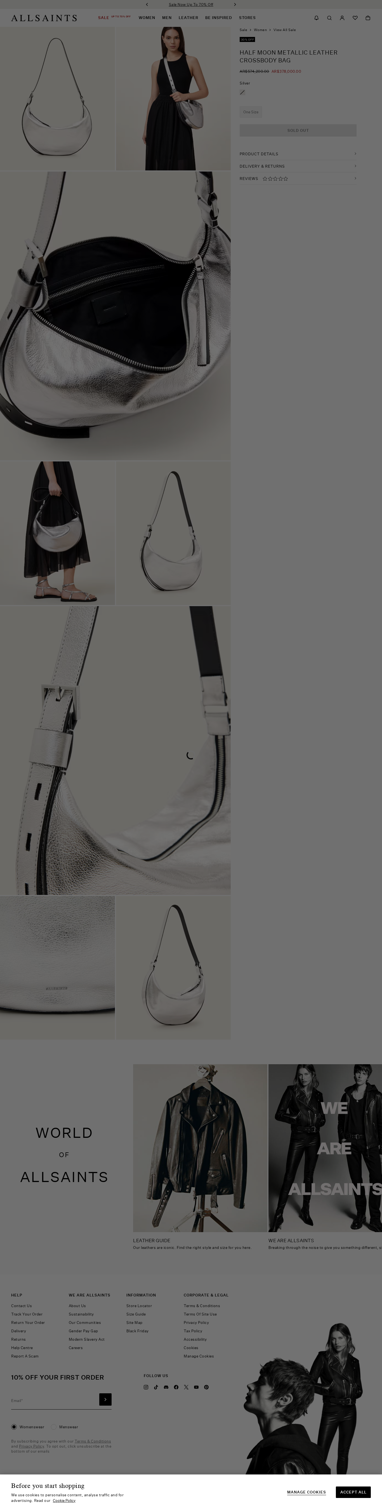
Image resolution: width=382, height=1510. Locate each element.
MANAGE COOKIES (306, 1492)
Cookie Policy (64, 1500)
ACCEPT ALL (353, 1492)
